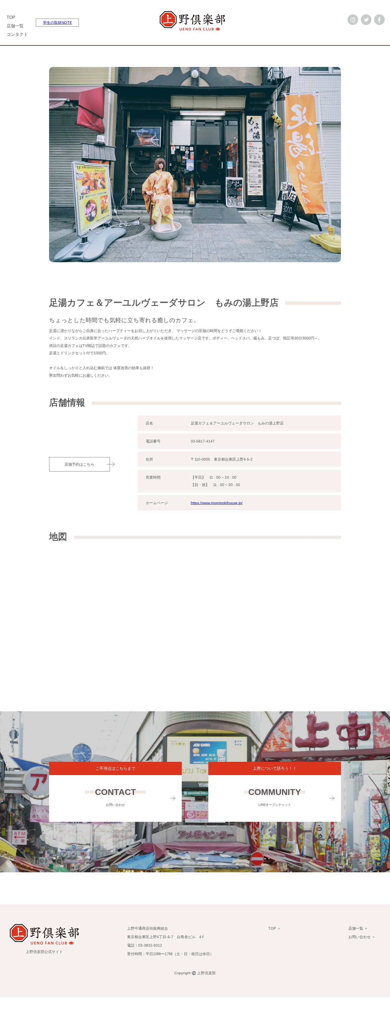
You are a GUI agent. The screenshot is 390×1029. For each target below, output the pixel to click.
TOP (11, 17)
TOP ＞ (274, 928)
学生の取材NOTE (57, 22)
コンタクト (17, 34)
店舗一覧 (15, 26)
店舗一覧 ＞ (358, 928)
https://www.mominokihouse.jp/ (216, 503)
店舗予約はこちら (79, 464)
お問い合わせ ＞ (361, 937)
